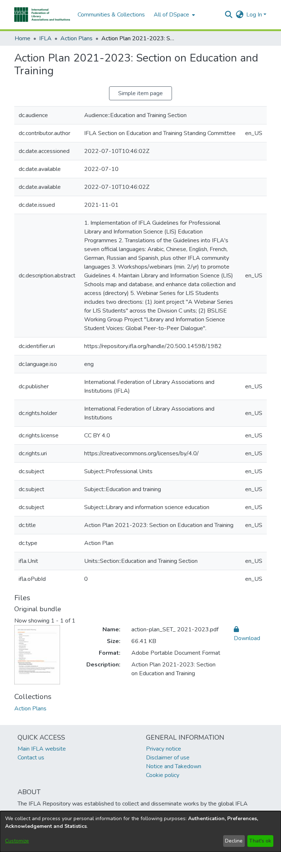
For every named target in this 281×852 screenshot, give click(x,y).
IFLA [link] (45, 38)
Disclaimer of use (168, 758)
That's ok (260, 840)
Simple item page (140, 93)
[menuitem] (173, 14)
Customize (17, 840)
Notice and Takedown (173, 766)
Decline (234, 840)
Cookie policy (162, 775)
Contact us (31, 758)
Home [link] (22, 38)
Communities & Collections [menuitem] (111, 15)
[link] (30, 709)
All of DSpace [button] (171, 15)
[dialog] (140, 831)
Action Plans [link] (76, 38)
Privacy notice (163, 749)
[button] (42, 14)
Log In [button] (254, 15)
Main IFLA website (42, 749)
